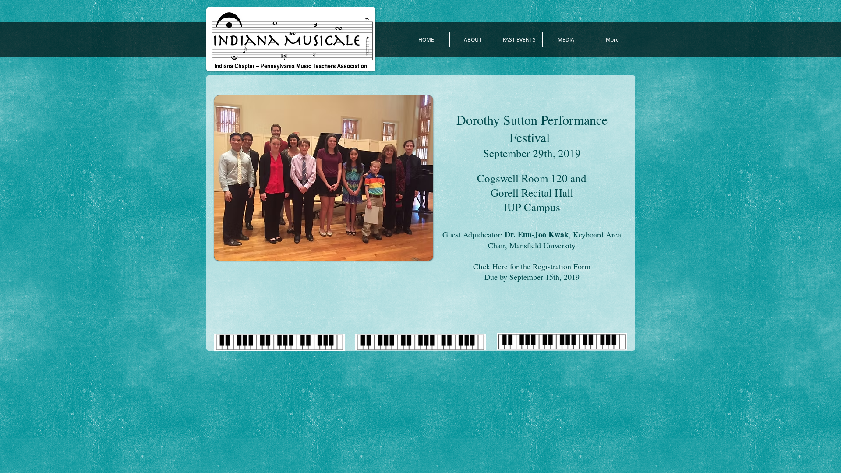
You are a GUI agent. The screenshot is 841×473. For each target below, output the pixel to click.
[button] (323, 178)
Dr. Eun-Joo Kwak (537, 234)
